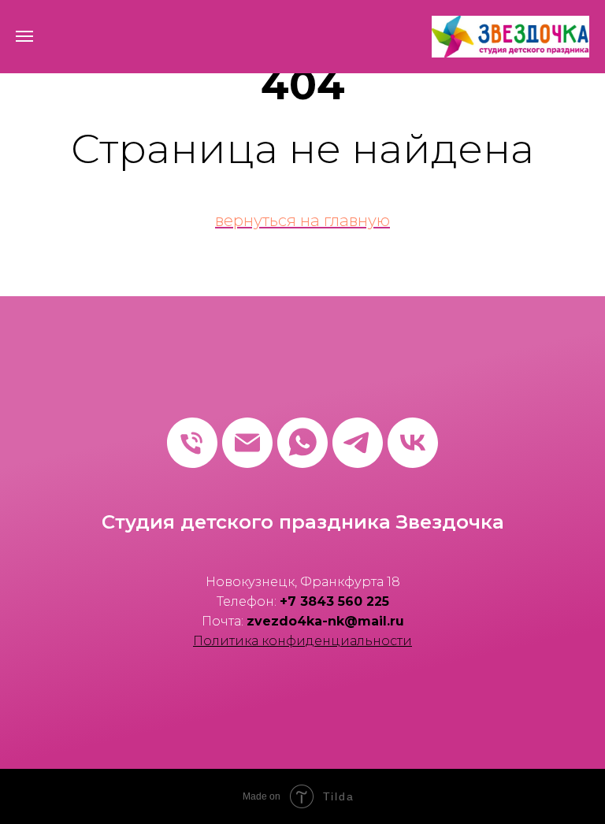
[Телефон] (192, 443)
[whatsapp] (302, 443)
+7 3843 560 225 (334, 601)
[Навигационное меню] (24, 36)
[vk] (413, 443)
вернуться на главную (302, 220)
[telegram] (357, 443)
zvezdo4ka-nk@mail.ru (325, 621)
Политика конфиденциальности (302, 640)
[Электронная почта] (247, 443)
